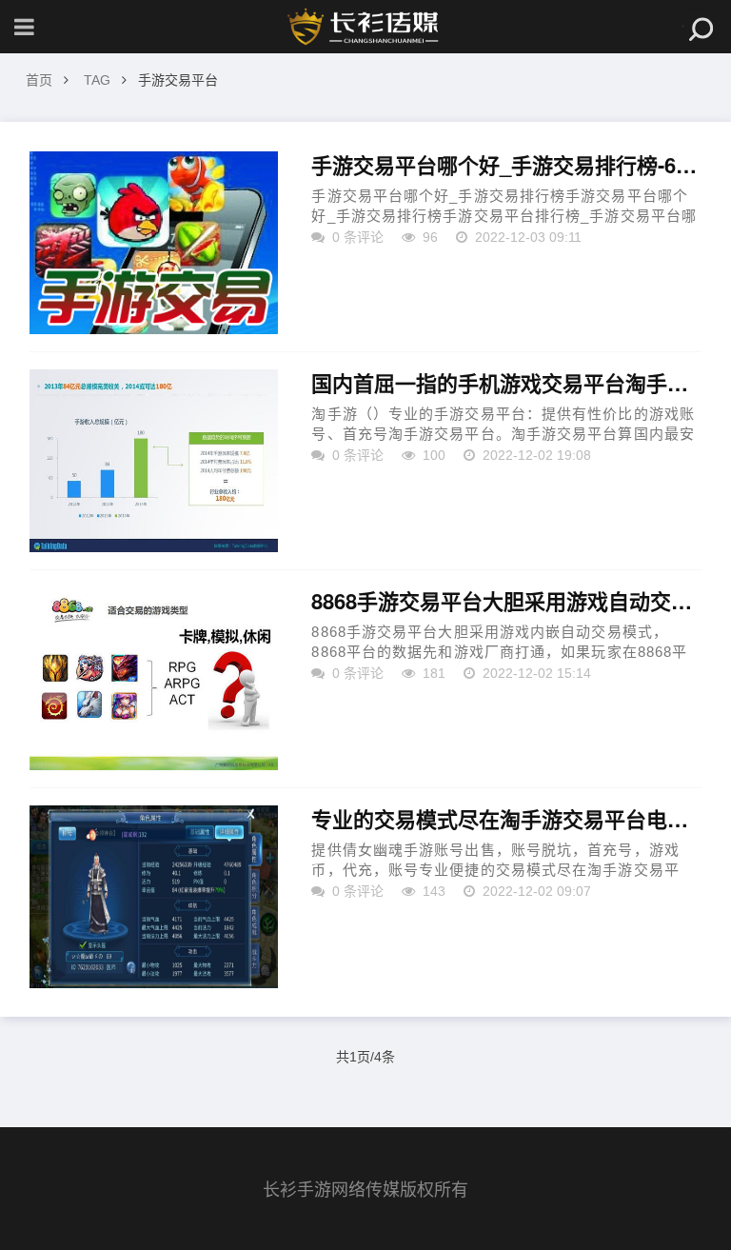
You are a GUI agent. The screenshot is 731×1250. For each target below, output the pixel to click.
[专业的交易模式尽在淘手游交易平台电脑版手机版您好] (154, 896)
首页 (39, 80)
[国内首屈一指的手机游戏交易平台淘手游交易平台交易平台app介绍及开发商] (154, 460)
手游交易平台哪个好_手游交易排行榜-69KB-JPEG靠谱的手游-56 (506, 165)
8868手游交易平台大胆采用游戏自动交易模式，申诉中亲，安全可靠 (506, 601)
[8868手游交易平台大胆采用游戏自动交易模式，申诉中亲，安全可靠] (154, 678)
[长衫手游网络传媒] (365, 26)
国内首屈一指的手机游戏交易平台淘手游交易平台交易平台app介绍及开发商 (506, 383)
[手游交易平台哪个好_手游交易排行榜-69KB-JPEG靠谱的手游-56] (154, 242)
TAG (97, 80)
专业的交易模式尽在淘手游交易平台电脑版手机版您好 (506, 819)
